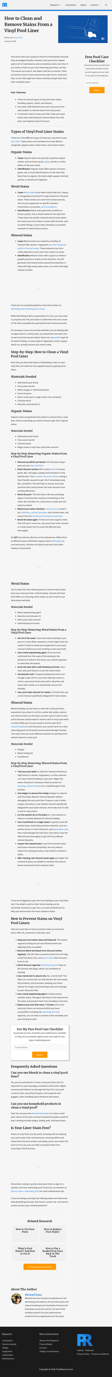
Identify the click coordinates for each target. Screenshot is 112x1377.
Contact (43, 1347)
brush (53, 469)
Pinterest (89, 1350)
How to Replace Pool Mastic (53, 1230)
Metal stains (29, 192)
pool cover (48, 957)
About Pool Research (49, 1340)
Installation (7, 1355)
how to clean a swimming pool (25, 1191)
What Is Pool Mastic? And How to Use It (25, 1251)
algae (47, 161)
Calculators (7, 1340)
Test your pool (52, 508)
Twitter (80, 1350)
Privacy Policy (83, 1354)
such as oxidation (49, 206)
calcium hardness (39, 512)
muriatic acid (62, 829)
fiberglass (57, 541)
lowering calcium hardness (30, 786)
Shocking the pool (49, 965)
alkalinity (25, 512)
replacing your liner (51, 1011)
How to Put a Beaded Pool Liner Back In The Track (52, 1252)
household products (41, 1113)
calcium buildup (18, 726)
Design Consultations (49, 1351)
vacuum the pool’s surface (47, 476)
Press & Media (45, 1344)
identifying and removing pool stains (28, 308)
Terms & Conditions (100, 1354)
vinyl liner (15, 141)
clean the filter (36, 465)
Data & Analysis (9, 1344)
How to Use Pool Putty (25, 1230)
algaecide (54, 337)
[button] (106, 4)
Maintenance (8, 1358)
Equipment (7, 1351)
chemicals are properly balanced (47, 516)
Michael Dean (18, 37)
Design (5, 1347)
